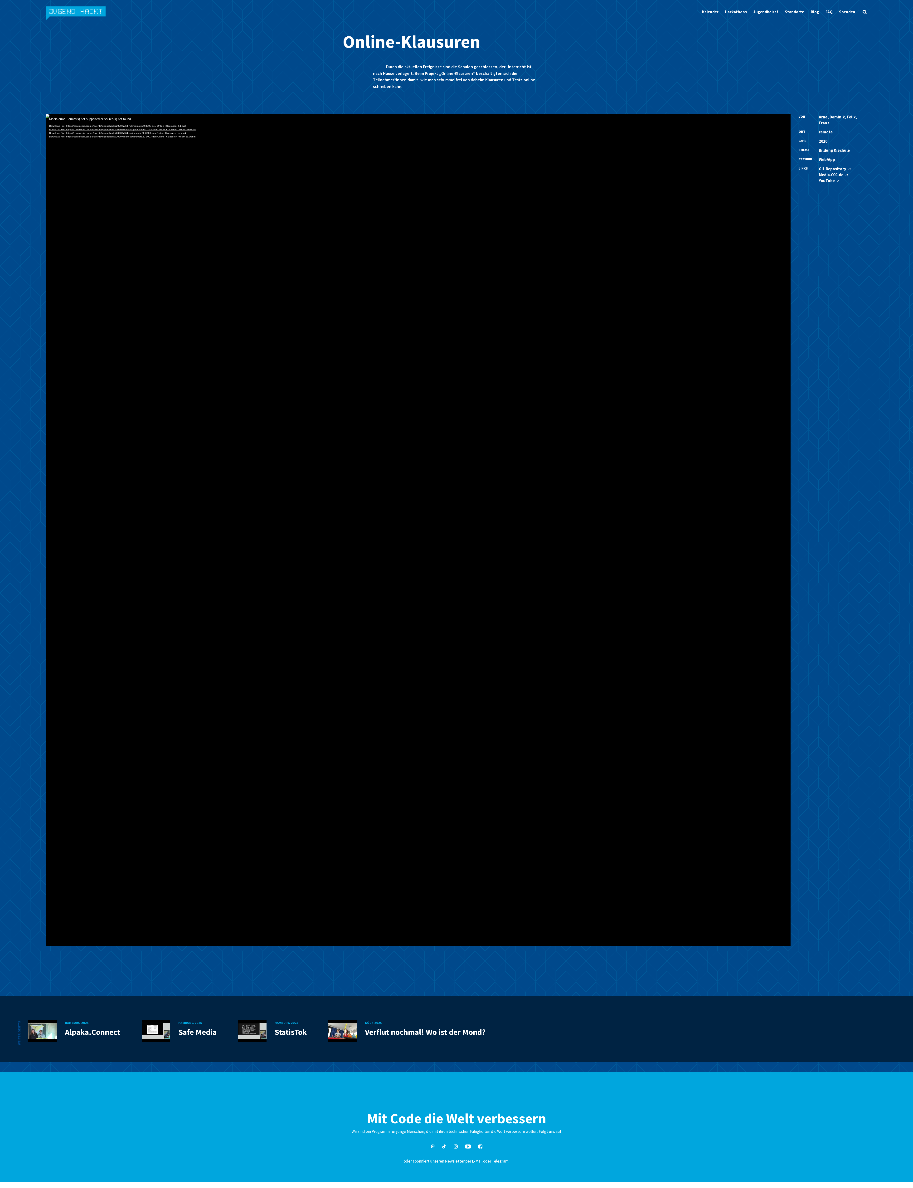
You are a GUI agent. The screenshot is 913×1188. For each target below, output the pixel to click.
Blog (815, 12)
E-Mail (477, 1161)
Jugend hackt (76, 13)
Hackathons (736, 12)
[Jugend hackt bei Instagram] (456, 1147)
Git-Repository (833, 168)
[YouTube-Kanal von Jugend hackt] (468, 1147)
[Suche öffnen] (864, 12)
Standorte (794, 12)
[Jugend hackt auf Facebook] (480, 1147)
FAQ (829, 12)
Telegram (500, 1161)
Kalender (710, 12)
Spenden (847, 12)
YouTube (827, 180)
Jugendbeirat (765, 12)
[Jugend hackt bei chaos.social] (433, 1147)
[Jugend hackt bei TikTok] (444, 1147)
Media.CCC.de (831, 174)
